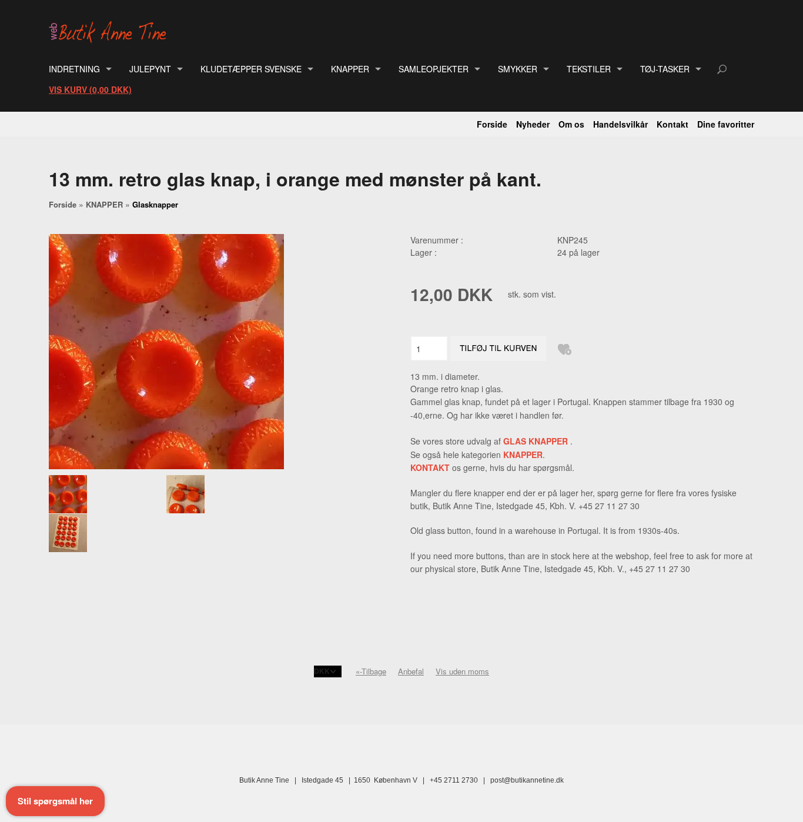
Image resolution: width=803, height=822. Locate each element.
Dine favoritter (725, 124)
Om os (571, 124)
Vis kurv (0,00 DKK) (90, 89)
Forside (492, 124)
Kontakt (672, 124)
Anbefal (411, 671)
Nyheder (533, 124)
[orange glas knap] (107, 494)
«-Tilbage (371, 671)
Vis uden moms (462, 671)
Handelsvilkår (620, 124)
